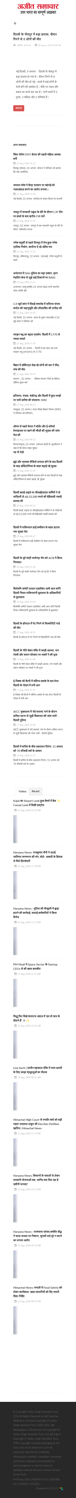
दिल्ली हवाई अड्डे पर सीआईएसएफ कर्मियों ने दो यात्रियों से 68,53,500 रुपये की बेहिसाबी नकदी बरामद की (37, 496)
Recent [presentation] (35, 791)
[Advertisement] (39, 1360)
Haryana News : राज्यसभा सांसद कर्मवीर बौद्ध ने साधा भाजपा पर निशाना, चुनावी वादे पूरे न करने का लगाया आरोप (37, 1236)
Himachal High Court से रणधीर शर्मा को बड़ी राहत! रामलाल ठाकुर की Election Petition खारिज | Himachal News (37, 1124)
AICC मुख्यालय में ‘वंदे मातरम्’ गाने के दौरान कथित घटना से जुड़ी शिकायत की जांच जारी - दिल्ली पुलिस (36, 716)
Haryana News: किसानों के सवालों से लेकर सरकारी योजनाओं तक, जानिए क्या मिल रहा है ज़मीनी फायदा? (36, 1180)
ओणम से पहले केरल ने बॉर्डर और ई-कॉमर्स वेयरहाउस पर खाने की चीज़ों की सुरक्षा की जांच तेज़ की (36, 430)
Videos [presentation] (22, 791)
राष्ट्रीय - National (24, 45)
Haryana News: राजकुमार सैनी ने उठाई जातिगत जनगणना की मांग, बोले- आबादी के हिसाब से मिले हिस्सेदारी (37, 857)
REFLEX (55, 1488)
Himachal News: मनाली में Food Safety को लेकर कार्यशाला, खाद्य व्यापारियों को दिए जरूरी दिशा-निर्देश (37, 1292)
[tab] (22, 791)
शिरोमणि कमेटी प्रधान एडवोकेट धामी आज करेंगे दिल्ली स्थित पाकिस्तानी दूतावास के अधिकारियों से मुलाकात (37, 593)
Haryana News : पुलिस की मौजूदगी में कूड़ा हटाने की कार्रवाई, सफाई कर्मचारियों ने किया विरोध (36, 913)
